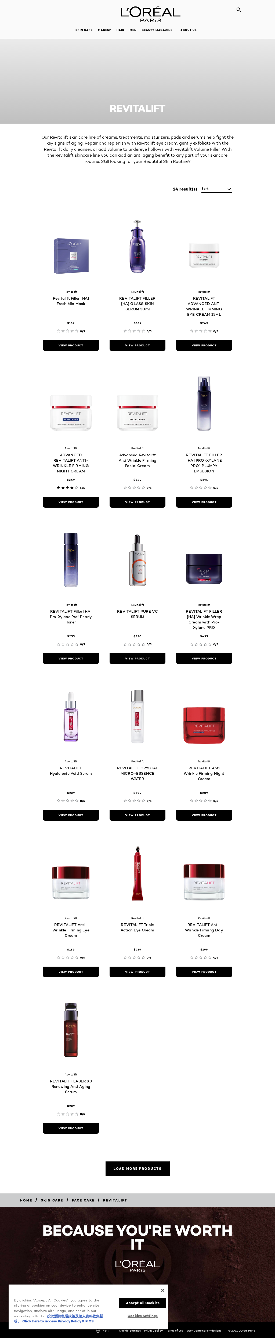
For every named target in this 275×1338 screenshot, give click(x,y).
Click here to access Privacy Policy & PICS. (58, 1321)
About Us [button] (188, 30)
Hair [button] (120, 30)
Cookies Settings (143, 1316)
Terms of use (174, 1330)
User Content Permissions (204, 1330)
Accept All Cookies (143, 1303)
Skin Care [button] (84, 30)
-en (105, 1330)
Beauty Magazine (157, 30)
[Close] (162, 1290)
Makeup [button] (104, 30)
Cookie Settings (130, 1330)
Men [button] (133, 30)
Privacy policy (153, 1330)
